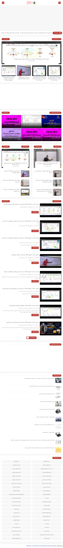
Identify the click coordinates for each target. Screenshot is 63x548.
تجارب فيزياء (16, 509)
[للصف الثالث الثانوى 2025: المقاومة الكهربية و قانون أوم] (50, 311)
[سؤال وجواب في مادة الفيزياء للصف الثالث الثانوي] (12, 121)
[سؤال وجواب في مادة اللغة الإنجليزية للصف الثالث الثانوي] (31, 134)
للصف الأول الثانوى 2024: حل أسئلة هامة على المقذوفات (44, 181)
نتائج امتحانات (47, 538)
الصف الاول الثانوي (16, 472)
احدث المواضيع (31, 207)
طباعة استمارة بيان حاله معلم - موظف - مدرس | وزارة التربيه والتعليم (39, 378)
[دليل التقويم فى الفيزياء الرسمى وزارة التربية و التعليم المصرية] (51, 121)
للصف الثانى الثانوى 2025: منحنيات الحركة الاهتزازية (12, 172)
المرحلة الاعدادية (46, 490)
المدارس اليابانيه (46, 487)
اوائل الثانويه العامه (16, 498)
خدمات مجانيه (47, 520)
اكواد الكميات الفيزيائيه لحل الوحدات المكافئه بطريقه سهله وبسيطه (39, 447)
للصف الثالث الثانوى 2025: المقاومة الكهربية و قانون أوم (24, 305)
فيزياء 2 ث (16, 523)
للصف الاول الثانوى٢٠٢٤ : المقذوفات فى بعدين (43, 172)
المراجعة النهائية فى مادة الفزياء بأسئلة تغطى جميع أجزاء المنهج (32, 124)
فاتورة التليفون (16, 520)
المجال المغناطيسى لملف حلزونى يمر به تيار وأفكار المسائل (41, 386)
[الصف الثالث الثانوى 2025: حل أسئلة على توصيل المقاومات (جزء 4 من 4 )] (54, 70)
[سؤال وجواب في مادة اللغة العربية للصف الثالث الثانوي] (51, 134)
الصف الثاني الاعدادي (46, 479)
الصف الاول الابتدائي (16, 468)
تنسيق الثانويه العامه (46, 512)
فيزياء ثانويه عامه (16, 527)
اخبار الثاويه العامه (47, 465)
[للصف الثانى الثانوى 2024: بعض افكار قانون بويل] (25, 183)
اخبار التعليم (16, 461)
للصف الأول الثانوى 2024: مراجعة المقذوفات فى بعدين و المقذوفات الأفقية (44, 191)
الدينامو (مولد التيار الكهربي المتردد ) (46, 409)
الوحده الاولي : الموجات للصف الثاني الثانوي (45, 417)
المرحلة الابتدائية (16, 487)
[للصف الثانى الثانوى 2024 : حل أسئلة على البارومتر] (25, 192)
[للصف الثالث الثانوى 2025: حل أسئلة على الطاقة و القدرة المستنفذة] (50, 295)
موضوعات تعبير (16, 534)
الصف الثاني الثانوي (16, 479)
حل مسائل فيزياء (16, 516)
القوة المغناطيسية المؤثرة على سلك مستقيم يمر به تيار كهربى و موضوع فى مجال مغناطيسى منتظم (32, 440)
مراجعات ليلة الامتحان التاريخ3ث (47, 534)
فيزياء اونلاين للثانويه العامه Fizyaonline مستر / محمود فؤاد (39, 545)
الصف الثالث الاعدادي (46, 476)
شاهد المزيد (5, 201)
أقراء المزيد (35, 212)
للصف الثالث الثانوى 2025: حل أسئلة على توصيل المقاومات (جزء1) (9, 79)
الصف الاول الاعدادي (46, 472)
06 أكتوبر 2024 (31, 60)
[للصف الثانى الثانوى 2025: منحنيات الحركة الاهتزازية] (24, 70)
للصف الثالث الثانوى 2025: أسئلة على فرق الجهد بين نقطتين (22, 322)
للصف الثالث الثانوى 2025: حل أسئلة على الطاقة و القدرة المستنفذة (20, 288)
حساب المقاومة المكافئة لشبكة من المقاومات (44, 424)
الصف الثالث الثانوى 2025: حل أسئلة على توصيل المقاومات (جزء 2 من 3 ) (39, 79)
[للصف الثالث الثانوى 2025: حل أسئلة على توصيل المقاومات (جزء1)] (9, 70)
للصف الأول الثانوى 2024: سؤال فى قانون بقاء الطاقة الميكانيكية (47, 164)
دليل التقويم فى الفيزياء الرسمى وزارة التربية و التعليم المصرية (52, 124)
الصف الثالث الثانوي (16, 476)
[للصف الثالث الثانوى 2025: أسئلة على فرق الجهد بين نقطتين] (50, 328)
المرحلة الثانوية (16, 490)
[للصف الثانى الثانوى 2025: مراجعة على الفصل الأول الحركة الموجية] (31, 52)
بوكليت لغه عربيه (46, 509)
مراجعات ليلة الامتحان (16, 531)
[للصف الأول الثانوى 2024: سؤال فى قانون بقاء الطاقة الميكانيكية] (47, 158)
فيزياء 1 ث (47, 523)
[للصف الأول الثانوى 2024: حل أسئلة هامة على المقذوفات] (57, 183)
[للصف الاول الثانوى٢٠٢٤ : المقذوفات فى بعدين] (57, 173)
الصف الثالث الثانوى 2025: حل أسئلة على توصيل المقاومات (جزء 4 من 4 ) (54, 79)
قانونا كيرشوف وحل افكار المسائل (47, 401)
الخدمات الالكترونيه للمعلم (46, 468)
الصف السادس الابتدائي (16, 483)
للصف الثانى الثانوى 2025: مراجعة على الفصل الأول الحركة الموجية (45, 33)
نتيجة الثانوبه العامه (16, 538)
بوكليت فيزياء (47, 505)
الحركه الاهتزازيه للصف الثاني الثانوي (46, 393)
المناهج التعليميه (46, 494)
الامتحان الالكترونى (16, 465)
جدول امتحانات (16, 512)
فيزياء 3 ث (46, 527)
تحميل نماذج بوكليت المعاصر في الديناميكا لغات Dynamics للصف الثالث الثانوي (12, 138)
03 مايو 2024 (47, 166)
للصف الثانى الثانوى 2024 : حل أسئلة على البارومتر (11, 190)
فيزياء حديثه (46, 531)
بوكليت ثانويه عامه (16, 501)
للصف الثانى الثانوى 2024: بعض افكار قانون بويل (11, 181)
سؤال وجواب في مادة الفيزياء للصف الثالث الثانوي (13, 124)
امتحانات (46, 498)
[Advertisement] (31, 19)
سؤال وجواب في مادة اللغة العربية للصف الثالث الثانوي (53, 137)
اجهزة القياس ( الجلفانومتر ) (48, 432)
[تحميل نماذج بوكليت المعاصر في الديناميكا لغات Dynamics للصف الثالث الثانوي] (12, 134)
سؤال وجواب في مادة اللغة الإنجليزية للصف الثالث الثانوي (32, 137)
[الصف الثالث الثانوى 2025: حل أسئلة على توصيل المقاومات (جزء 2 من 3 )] (39, 70)
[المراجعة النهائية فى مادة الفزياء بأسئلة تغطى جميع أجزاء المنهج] (31, 121)
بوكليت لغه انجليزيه (16, 505)
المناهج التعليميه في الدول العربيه (16, 494)
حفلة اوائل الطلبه (46, 516)
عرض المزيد (5, 39)
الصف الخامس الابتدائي (47, 483)
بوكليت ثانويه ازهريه (46, 501)
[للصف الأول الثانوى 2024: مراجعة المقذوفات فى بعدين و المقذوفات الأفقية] (57, 192)
